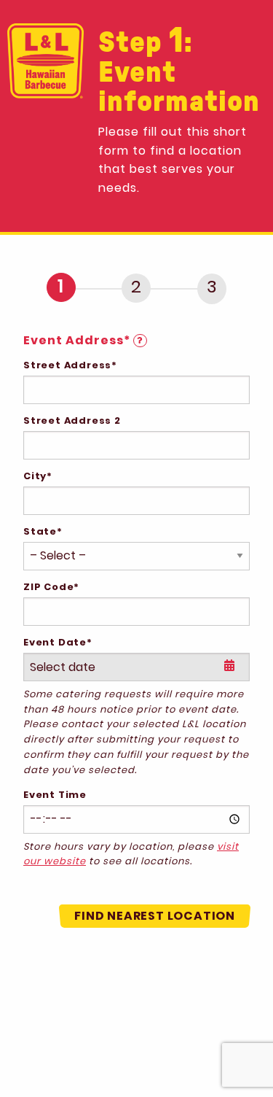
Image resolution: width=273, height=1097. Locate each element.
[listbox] (136, 667)
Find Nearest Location (154, 915)
